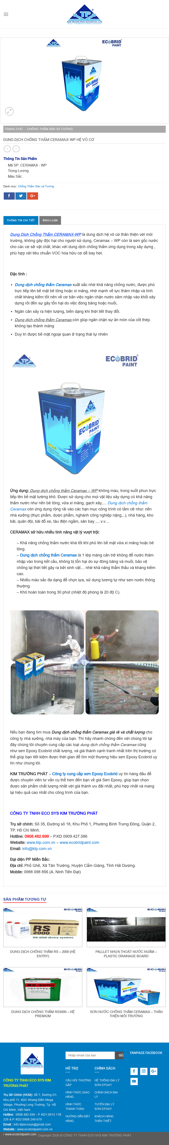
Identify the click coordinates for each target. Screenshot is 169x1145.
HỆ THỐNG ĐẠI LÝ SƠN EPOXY (107, 1083)
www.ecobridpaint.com (79, 842)
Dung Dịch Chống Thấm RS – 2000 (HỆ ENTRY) (42, 954)
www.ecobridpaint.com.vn (35, 1129)
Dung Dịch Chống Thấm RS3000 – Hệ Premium (43, 1014)
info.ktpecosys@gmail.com (32, 1124)
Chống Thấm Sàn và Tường (50, 129)
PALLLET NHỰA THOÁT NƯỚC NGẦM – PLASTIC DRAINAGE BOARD (126, 954)
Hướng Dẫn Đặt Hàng (78, 1119)
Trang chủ (13, 129)
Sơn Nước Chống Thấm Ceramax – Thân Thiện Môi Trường (126, 1014)
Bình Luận (50, 220)
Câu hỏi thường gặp (78, 1083)
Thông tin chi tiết (21, 220)
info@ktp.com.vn (37, 848)
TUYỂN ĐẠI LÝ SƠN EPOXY (104, 1106)
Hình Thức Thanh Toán (75, 1106)
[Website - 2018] (84, 14)
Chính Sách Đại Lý (106, 1095)
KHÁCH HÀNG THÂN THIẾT (104, 1119)
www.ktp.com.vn (41, 842)
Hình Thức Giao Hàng (78, 1095)
